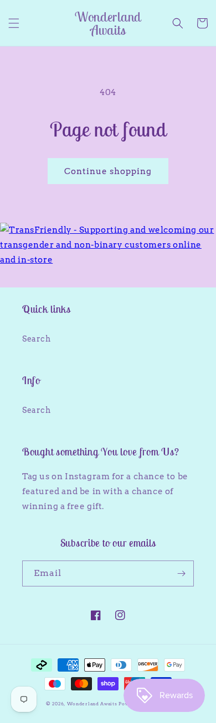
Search (36, 338)
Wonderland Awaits (93, 703)
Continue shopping (108, 171)
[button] (14, 23)
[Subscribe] (181, 573)
